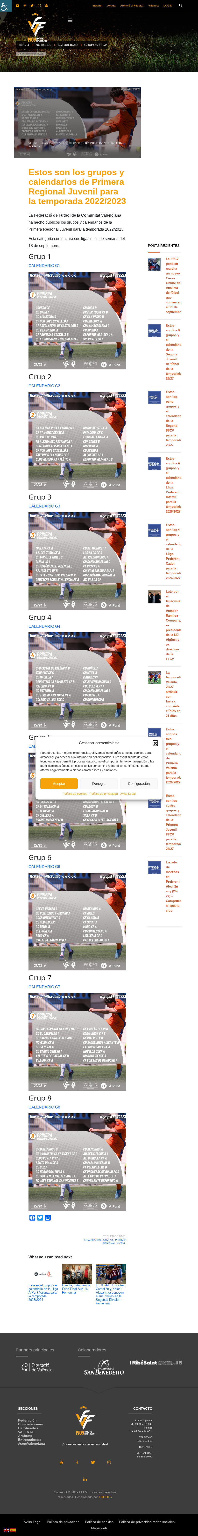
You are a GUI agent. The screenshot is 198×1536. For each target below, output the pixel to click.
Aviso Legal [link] (128, 793)
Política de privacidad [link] (104, 793)
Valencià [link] (153, 5)
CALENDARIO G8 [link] (44, 1107)
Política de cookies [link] (75, 793)
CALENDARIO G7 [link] (44, 987)
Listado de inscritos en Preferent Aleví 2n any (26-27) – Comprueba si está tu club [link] (174, 886)
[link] (6, 6)
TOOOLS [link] (105, 1497)
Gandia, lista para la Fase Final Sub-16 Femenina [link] (76, 1289)
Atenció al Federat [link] (131, 5)
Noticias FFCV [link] (113, 143)
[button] (155, 743)
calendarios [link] (93, 1239)
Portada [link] (34, 146)
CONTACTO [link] (145, 1447)
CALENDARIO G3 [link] (44, 506)
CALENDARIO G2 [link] (44, 386)
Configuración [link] (139, 783)
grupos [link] (108, 1239)
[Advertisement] (164, 164)
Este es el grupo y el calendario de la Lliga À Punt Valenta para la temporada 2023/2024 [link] (43, 1293)
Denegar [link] (99, 783)
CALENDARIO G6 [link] (44, 867)
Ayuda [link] (111, 5)
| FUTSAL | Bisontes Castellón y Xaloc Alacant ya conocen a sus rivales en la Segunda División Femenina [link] (110, 1294)
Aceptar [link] (59, 783)
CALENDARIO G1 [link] (44, 266)
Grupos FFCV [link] (93, 143)
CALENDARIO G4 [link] (44, 626)
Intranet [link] (97, 5)
